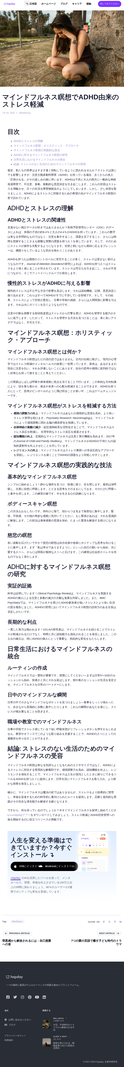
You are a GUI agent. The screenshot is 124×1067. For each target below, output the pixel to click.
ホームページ (48, 4)
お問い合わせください (19, 1019)
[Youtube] (37, 997)
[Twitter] (15, 997)
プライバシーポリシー (15, 1035)
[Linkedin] (44, 997)
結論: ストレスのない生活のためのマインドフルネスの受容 (50, 164)
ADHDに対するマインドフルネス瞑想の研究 (41, 154)
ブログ (64, 4)
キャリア (77, 4)
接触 (88, 4)
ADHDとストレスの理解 (28, 141)
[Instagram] (22, 997)
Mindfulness (25, 113)
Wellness (58, 1018)
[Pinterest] (29, 997)
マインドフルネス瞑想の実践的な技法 (37, 150)
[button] (26, 3)
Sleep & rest (60, 1036)
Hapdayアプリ (22, 814)
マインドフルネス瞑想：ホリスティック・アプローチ (46, 145)
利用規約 (9, 1040)
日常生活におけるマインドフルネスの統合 (39, 159)
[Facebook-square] (8, 997)
